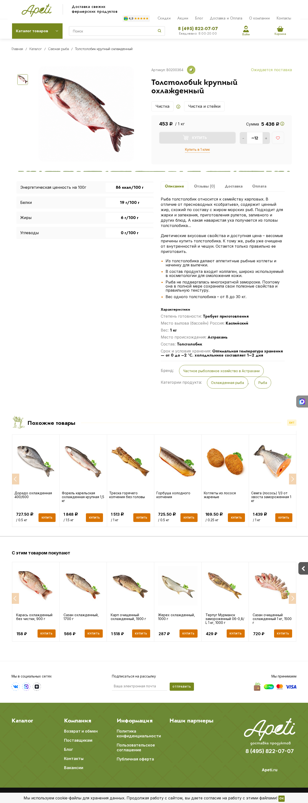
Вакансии (73, 767)
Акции (182, 18)
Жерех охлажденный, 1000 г (176, 617)
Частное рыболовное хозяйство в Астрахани (221, 371)
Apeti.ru (269, 769)
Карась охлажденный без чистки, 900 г (34, 617)
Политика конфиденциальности (139, 733)
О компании (259, 18)
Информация (135, 720)
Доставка (234, 186)
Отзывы (204, 186)
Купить (46, 633)
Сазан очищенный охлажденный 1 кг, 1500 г (272, 619)
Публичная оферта (135, 759)
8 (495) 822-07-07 (198, 28)
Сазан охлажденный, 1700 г (81, 617)
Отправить (182, 686)
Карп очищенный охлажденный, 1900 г (128, 617)
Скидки (164, 18)
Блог (199, 18)
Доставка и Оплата (226, 18)
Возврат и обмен (81, 731)
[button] (15, 598)
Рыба (262, 383)
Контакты (283, 18)
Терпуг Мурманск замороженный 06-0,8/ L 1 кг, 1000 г (224, 619)
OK (281, 798)
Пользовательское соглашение (136, 747)
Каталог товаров (32, 31)
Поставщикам (78, 740)
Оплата (259, 186)
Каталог (22, 720)
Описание (174, 186)
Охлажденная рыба (227, 383)
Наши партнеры (191, 720)
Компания (77, 720)
